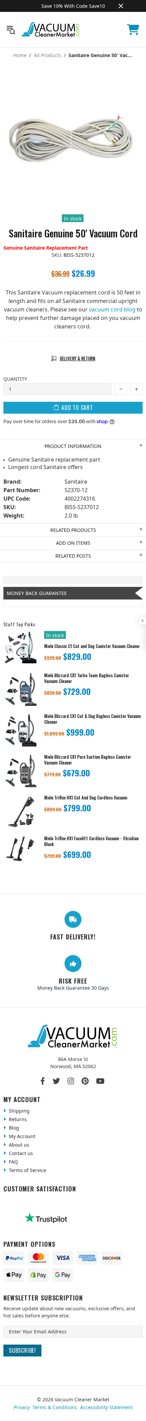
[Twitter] (56, 1081)
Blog (13, 1128)
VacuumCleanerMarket (51, 29)
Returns (17, 1119)
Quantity (15, 379)
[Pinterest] (85, 1081)
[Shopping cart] (133, 29)
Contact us (20, 1153)
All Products (47, 55)
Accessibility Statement (106, 1407)
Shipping (18, 1111)
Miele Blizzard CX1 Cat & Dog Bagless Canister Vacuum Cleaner (92, 719)
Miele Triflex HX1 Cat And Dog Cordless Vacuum (85, 798)
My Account (21, 1136)
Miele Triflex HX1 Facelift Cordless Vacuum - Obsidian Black (91, 841)
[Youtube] (100, 1081)
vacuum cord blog (112, 309)
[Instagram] (71, 1081)
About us (18, 1144)
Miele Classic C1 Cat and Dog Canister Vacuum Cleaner (92, 646)
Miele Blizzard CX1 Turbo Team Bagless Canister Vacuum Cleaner (86, 678)
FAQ (12, 1161)
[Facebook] (43, 1081)
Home (19, 55)
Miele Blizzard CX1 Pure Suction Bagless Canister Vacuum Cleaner (87, 760)
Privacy (22, 1407)
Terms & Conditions (55, 1407)
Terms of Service (26, 1170)
